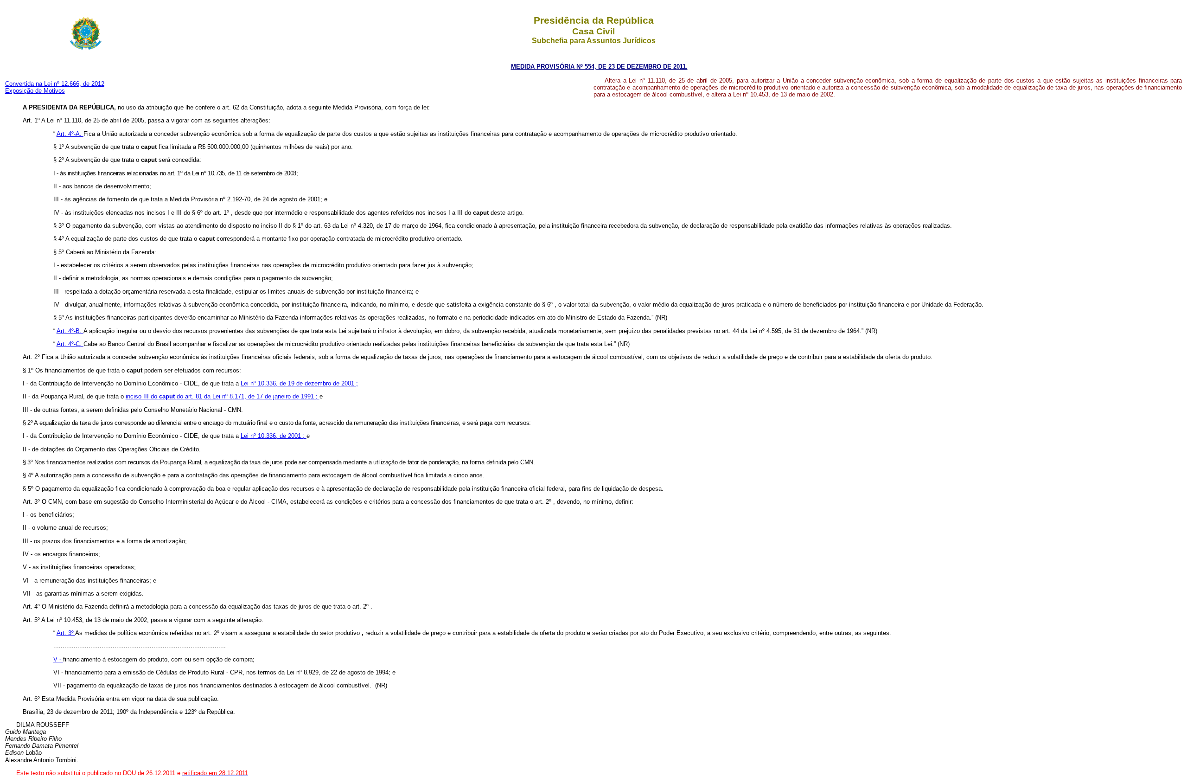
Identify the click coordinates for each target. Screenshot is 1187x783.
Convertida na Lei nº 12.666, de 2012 (54, 83)
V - (58, 659)
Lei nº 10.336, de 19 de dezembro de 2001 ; (299, 383)
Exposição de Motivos (35, 90)
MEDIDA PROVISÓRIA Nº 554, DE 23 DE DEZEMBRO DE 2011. (599, 66)
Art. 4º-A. (70, 133)
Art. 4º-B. (70, 330)
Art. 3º (66, 632)
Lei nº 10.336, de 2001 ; (273, 435)
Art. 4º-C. (70, 343)
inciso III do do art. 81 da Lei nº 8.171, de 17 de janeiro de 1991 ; (222, 396)
